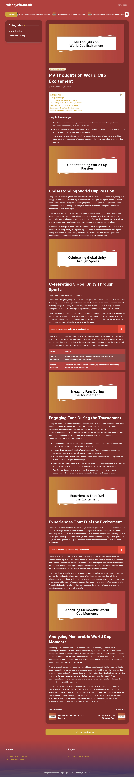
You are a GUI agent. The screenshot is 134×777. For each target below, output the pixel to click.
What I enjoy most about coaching (55, 14)
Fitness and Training (17, 36)
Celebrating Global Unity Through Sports (66, 103)
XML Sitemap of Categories (17, 756)
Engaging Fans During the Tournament (65, 105)
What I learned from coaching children (18, 14)
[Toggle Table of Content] (121, 95)
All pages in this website (78, 756)
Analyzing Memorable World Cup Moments (66, 111)
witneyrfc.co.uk (19, 5)
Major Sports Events (57, 69)
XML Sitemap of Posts (15, 760)
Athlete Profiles (15, 31)
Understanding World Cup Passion (63, 100)
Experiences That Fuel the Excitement (64, 108)
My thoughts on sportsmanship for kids (92, 14)
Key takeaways (58, 98)
